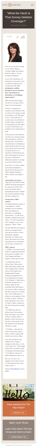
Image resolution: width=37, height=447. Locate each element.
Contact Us (18, 413)
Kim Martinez (15, 369)
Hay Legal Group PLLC (12, 5)
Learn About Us (18, 437)
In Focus (9, 36)
